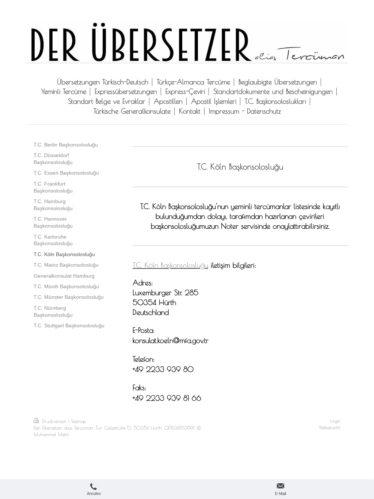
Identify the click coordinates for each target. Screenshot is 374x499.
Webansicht (329, 427)
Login (335, 421)
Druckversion (54, 421)
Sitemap (78, 421)
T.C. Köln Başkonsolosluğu (170, 265)
